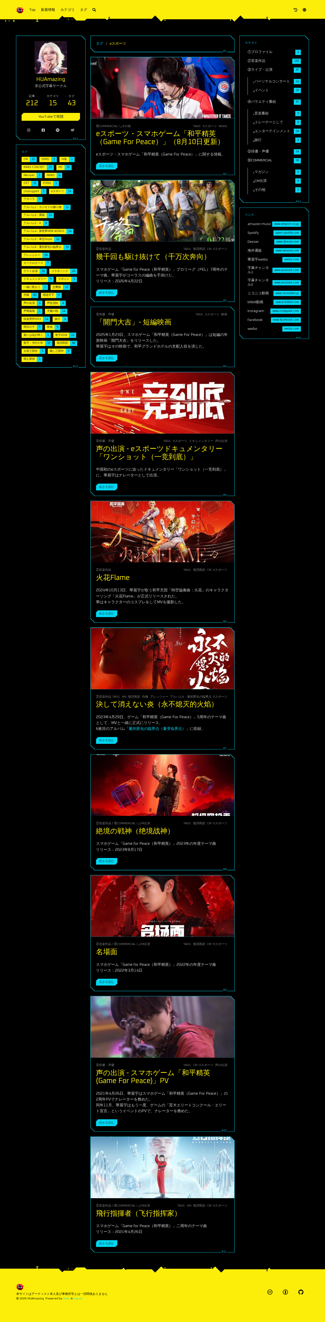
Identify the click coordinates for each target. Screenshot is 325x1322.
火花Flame (113, 577)
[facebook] (43, 130)
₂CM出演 (144, 823)
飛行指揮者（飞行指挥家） (138, 1213)
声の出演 (221, 441)
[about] (295, 10)
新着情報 (48, 10)
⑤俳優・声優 (105, 314)
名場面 (106, 952)
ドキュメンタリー (201, 441)
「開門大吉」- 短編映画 (133, 322)
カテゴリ (67, 10)
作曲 (145, 696)
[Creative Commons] (270, 1292)
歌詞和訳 (199, 249)
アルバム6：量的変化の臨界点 (191, 696)
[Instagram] (29, 130)
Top (32, 10)
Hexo (66, 1298)
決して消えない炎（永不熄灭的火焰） (157, 704)
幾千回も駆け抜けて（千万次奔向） (153, 257)
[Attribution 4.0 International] (285, 1292)
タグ (83, 10)
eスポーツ (210, 126)
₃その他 (125, 126)
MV (124, 696)
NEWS (223, 126)
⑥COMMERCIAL (107, 126)
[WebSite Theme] (301, 1292)
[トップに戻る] (248, 1312)
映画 (224, 314)
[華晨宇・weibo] (72, 130)
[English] (304, 10)
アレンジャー (159, 696)
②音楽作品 (103, 249)
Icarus (78, 1298)
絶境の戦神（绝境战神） (135, 831)
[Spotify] (57, 130)
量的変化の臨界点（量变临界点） (157, 729)
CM (209, 249)
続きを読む (106, 166)
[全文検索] (94, 10)
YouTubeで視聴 (50, 116)
